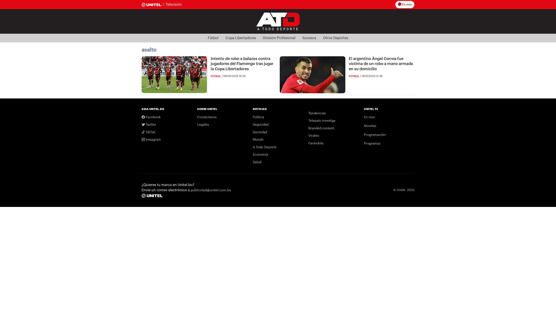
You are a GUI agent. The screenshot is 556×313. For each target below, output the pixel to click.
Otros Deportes (335, 38)
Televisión (173, 4)
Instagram (153, 139)
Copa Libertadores (240, 38)
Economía (260, 154)
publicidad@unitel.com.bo (211, 190)
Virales (313, 135)
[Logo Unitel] (278, 21)
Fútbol (213, 38)
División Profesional (279, 38)
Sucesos (309, 38)
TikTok (150, 132)
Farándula (315, 143)
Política (258, 117)
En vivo (406, 4)
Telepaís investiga (321, 120)
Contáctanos (207, 117)
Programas (372, 143)
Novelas (370, 126)
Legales (203, 124)
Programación (375, 135)
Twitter (150, 124)
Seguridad (260, 124)
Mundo (258, 139)
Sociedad (260, 132)
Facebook (153, 117)
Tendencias (317, 113)
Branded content (321, 128)
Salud (257, 162)
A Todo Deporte (264, 147)
